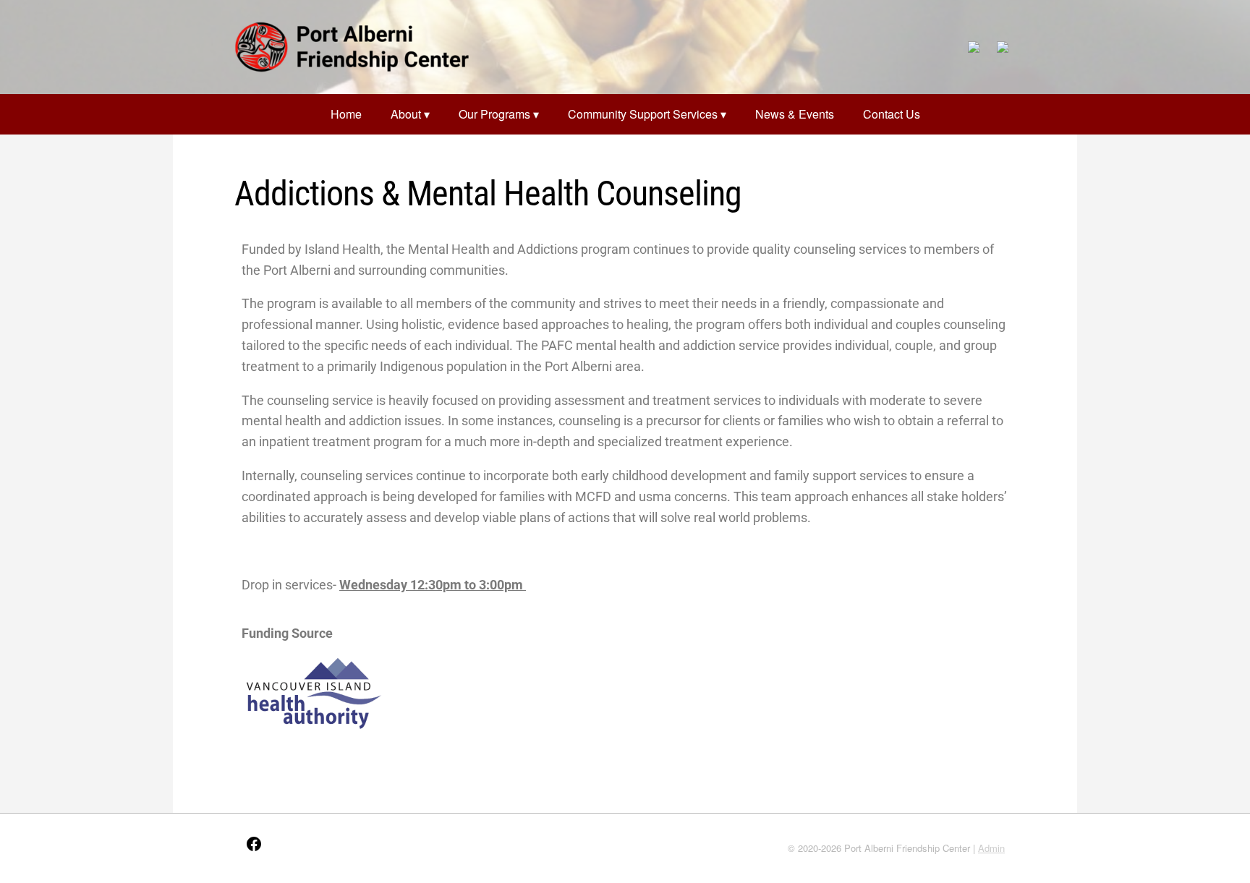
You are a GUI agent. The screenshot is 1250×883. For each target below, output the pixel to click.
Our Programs (494, 114)
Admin (991, 848)
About (406, 114)
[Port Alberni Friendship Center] (351, 47)
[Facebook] (254, 849)
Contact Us (891, 114)
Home (346, 114)
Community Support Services (643, 114)
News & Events (794, 114)
